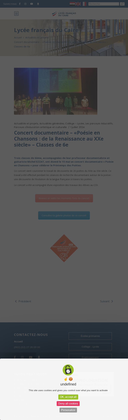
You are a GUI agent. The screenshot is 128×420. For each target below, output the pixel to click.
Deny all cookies (68, 403)
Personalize (68, 410)
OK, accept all (68, 396)
